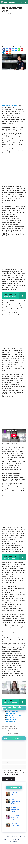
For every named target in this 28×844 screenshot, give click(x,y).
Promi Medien (9, 2)
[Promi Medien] (2, 2)
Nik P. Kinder (10, 713)
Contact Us (15, 837)
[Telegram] (7, 49)
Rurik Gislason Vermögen (12, 731)
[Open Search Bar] (21, 2)
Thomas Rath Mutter (11, 733)
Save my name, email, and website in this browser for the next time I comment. (14, 772)
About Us (22, 837)
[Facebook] (3, 49)
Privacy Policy (6, 837)
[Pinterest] (22, 49)
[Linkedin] (3, 52)
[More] (10, 52)
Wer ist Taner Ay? (12, 711)
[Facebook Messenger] (16, 49)
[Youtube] (7, 52)
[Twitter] (13, 49)
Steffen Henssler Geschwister (12, 720)
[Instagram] (10, 49)
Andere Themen (9, 726)
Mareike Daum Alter (13, 717)
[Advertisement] (14, 31)
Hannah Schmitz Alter (9, 105)
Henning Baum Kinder (13, 715)
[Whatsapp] (19, 49)
